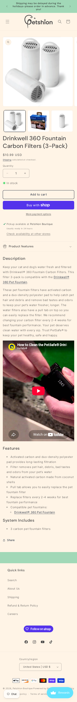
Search (12, 580)
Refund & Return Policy (22, 605)
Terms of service (39, 694)
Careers (12, 613)
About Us (13, 588)
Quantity (8, 165)
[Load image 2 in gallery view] (38, 121)
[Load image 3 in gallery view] (62, 121)
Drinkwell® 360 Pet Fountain (34, 512)
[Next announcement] (70, 6)
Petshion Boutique (23, 688)
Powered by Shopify (44, 688)
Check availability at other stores (28, 233)
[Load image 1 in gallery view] (15, 121)
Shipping (7, 160)
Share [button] (11, 540)
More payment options (38, 214)
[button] (7, 22)
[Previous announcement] (7, 6)
